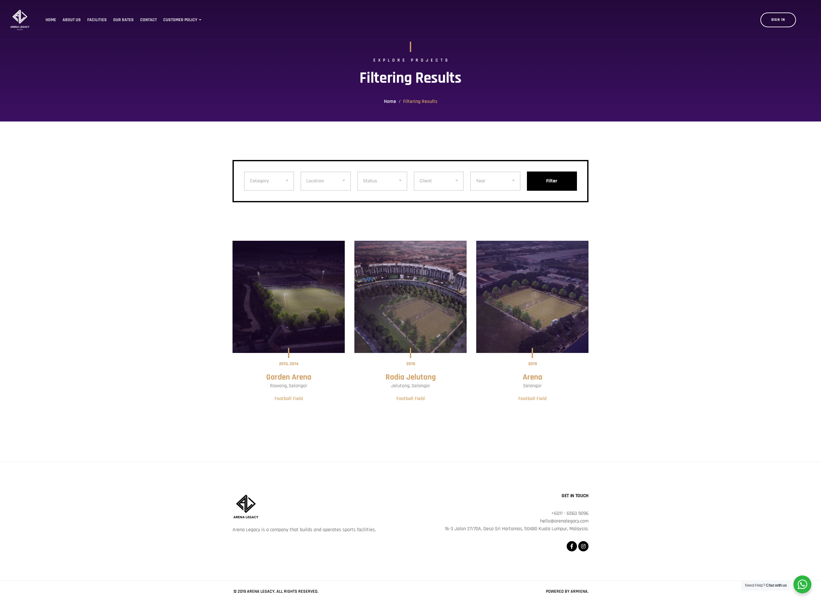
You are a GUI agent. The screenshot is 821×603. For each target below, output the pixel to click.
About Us (72, 20)
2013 (283, 364)
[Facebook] (572, 546)
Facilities (97, 20)
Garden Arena (288, 377)
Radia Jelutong (410, 377)
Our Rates (123, 20)
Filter (551, 181)
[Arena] (532, 297)
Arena (532, 377)
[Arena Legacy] (20, 20)
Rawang (278, 385)
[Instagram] (583, 546)
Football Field (289, 398)
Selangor (298, 385)
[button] (269, 181)
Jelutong (400, 385)
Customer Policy (180, 20)
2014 (294, 364)
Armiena (579, 591)
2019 (410, 364)
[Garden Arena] (289, 297)
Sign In (778, 19)
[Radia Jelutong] (410, 297)
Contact (148, 20)
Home (51, 20)
